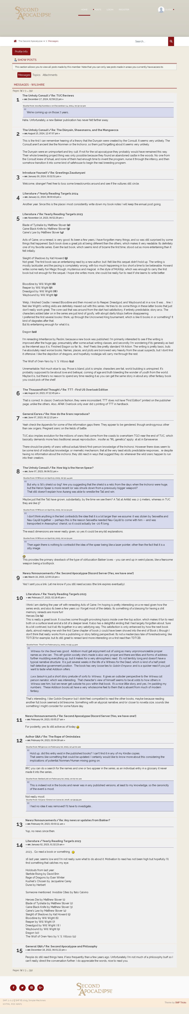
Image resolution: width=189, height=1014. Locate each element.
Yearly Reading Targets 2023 (61, 841)
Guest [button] (169, 9)
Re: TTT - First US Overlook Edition (85, 389)
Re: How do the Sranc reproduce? (67, 414)
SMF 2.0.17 (8, 1000)
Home (84, 9)
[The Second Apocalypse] (33, 8)
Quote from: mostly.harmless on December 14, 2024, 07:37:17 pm (54, 106)
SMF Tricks (180, 1002)
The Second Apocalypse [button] (30, 41)
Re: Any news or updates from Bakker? (84, 820)
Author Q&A (32, 736)
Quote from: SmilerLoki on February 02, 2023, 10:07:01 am (54, 779)
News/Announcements (38, 573)
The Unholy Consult (35, 95)
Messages (53, 41)
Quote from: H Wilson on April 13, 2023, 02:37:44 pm (48, 478)
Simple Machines (37, 1000)
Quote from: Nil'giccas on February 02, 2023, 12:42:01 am (53, 747)
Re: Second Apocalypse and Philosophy (71, 946)
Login (110, 9)
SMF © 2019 (21, 1000)
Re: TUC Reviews (62, 95)
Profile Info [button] (21, 51)
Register (124, 9)
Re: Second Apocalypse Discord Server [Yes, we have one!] (95, 573)
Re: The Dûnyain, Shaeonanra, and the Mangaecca (84, 130)
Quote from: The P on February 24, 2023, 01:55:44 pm (52, 645)
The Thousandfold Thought (41, 389)
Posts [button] (97, 9)
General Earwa (32, 414)
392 (31, 90)
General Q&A (34, 946)
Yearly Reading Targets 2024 (58, 193)
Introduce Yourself (35, 172)
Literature (30, 193)
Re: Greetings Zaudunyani (67, 172)
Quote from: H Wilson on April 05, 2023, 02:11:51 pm (47, 510)
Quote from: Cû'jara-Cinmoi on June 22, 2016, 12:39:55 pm (54, 800)
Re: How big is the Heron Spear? (72, 467)
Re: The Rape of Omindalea (61, 736)
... (28, 90)
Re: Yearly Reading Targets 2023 (61, 214)
